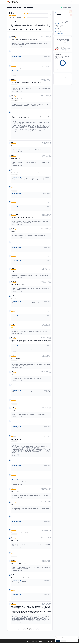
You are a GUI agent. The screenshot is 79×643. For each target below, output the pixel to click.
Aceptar (58, 640)
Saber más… (63, 83)
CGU (44, 641)
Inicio (28, 641)
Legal (51, 641)
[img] (19, 21)
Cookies (47, 641)
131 (40, 628)
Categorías (40, 641)
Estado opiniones (34, 641)
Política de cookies (70, 640)
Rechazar (63, 640)
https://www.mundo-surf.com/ (61, 33)
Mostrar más (57, 23)
